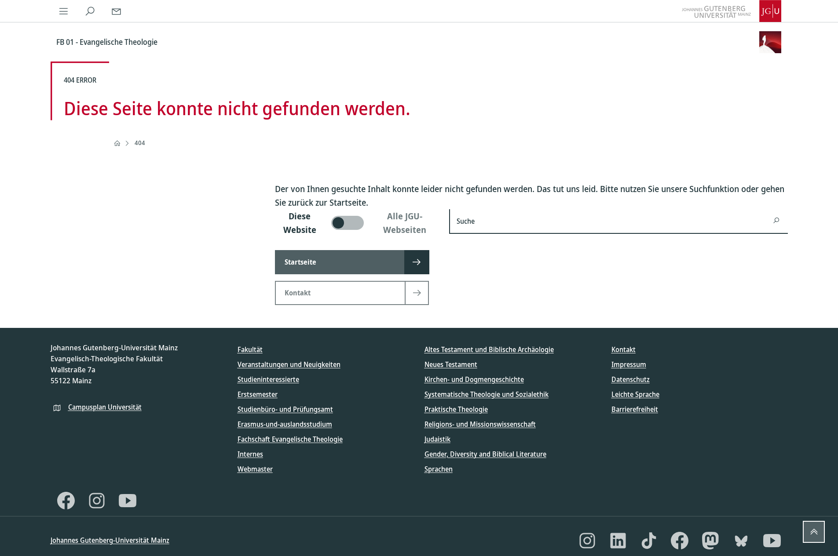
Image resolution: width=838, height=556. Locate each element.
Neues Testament (450, 364)
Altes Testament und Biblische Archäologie (489, 349)
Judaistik (437, 439)
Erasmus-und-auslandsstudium (285, 424)
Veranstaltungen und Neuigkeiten (289, 364)
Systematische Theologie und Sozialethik (486, 394)
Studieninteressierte (268, 379)
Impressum (628, 364)
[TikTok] (649, 540)
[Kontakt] (116, 11)
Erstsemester (258, 394)
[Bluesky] (741, 540)
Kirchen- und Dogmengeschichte (474, 379)
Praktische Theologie (456, 409)
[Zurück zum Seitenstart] (814, 532)
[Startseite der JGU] (731, 11)
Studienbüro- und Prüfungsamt (285, 409)
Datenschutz (630, 379)
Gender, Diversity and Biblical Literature (485, 454)
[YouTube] (127, 500)
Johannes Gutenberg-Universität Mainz (110, 540)
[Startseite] (117, 143)
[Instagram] (97, 500)
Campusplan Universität (105, 407)
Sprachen (438, 469)
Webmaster (255, 469)
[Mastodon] (710, 540)
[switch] (357, 222)
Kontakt (623, 349)
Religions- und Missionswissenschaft (480, 424)
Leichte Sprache (635, 394)
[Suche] (90, 11)
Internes (250, 454)
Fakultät (250, 349)
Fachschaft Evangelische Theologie (290, 439)
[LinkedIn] (618, 540)
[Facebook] (66, 500)
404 (140, 142)
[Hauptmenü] (64, 11)
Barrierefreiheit (634, 409)
